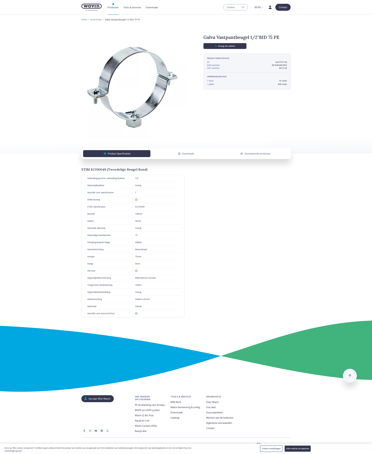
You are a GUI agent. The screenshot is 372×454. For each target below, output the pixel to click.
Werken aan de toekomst (219, 417)
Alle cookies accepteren (297, 448)
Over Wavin (212, 402)
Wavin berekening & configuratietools (186, 407)
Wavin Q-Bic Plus (144, 415)
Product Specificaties (119, 153)
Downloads (188, 153)
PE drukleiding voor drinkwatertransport (151, 405)
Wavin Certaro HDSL (146, 425)
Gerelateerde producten (258, 153)
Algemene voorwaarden (219, 423)
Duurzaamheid (214, 412)
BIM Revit (175, 402)
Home (84, 19)
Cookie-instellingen (271, 448)
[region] (186, 449)
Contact (210, 428)
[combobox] (235, 7)
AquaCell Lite (142, 420)
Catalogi (174, 417)
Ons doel (211, 407)
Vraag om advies (226, 46)
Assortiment (96, 19)
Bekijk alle (140, 431)
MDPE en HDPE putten (147, 410)
